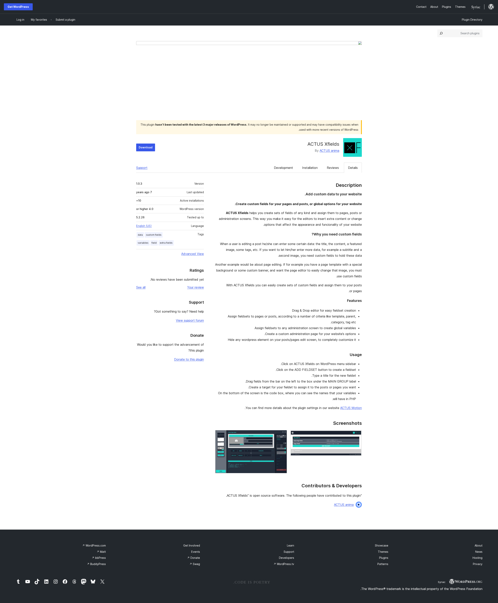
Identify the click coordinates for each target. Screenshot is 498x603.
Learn (290, 545)
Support (141, 168)
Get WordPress (18, 6)
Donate (193, 557)
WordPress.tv (284, 564)
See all (141, 287)
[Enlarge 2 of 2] (282, 435)
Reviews (333, 168)
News (478, 551)
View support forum (190, 320)
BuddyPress (96, 564)
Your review (195, 287)
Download (146, 147)
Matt (101, 551)
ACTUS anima (329, 151)
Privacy (477, 564)
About (478, 545)
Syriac (441, 582)
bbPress (99, 557)
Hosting (477, 557)
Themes (383, 551)
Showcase (381, 545)
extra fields (166, 242)
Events (195, 551)
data (140, 234)
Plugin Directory (472, 19)
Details (353, 168)
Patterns (382, 564)
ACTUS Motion (351, 408)
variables (143, 242)
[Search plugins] (441, 33)
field (154, 242)
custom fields (153, 234)
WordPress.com (94, 545)
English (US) (144, 225)
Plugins (383, 557)
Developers (286, 557)
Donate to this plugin (189, 359)
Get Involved (191, 545)
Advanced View (192, 254)
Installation (310, 168)
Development (283, 168)
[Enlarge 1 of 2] (357, 435)
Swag (194, 564)
